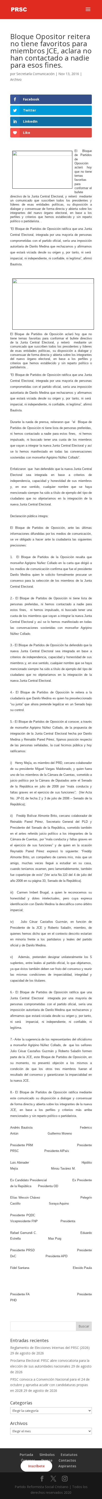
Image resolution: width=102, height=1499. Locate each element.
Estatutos (69, 1454)
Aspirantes (67, 1466)
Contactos (67, 1460)
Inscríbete (36, 1466)
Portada (26, 1454)
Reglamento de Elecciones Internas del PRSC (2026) (50, 1347)
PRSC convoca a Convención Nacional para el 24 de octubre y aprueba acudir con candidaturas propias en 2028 (50, 1385)
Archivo (16, 79)
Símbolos (47, 1454)
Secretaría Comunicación (35, 73)
